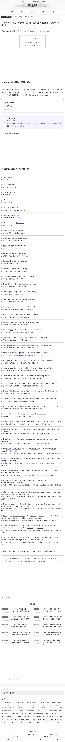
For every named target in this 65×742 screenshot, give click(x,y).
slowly (38, 470)
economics (17, 458)
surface (35, 314)
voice (24, 429)
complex (47, 383)
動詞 (32, 17)
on (29, 314)
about (53, 458)
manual (8, 353)
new (16, 492)
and (24, 291)
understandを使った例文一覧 (32, 45)
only (12, 314)
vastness (30, 528)
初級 (8, 126)
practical (23, 540)
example (40, 492)
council (11, 439)
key (35, 383)
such (33, 525)
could (10, 472)
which (40, 421)
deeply (8, 269)
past (33, 307)
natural (32, 540)
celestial (24, 525)
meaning (22, 223)
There (5, 516)
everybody (10, 276)
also (18, 540)
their (11, 451)
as (36, 525)
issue (19, 230)
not (7, 207)
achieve (21, 504)
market (43, 345)
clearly (41, 516)
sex (13, 449)
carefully (47, 470)
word (27, 360)
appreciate (9, 253)
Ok (4, 184)
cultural (43, 391)
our (47, 368)
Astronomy (6, 525)
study (8, 480)
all (56, 470)
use (15, 482)
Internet (33, 516)
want (5, 368)
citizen (43, 439)
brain (13, 406)
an (11, 516)
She (4, 269)
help (28, 353)
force (38, 398)
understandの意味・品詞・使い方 (33, 42)
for (12, 246)
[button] (62, 597)
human (8, 406)
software (38, 429)
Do (4, 192)
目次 (30, 38)
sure (9, 207)
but (16, 540)
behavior (27, 345)
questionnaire (26, 439)
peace (31, 504)
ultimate (9, 504)
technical (41, 353)
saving (3, 461)
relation (26, 398)
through (18, 537)
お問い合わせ (53, 734)
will (36, 537)
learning (10, 492)
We (4, 253)
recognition (31, 429)
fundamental (21, 383)
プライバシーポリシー (48, 736)
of (26, 299)
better (53, 449)
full (37, 406)
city (7, 439)
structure (16, 337)
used (13, 494)
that (38, 368)
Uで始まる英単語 (17, 17)
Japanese (27, 470)
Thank (5, 246)
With (4, 429)
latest (11, 429)
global (26, 504)
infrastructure (6, 441)
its (45, 360)
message (33, 299)
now (42, 429)
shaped (42, 368)
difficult (23, 376)
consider (41, 360)
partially (11, 421)
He (4, 230)
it (18, 376)
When (5, 492)
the (17, 223)
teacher (14, 470)
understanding (51, 123)
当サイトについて (32, 734)
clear (11, 337)
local (56, 439)
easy (27, 322)
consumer (20, 345)
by (34, 504)
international (5, 518)
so (9, 376)
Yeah (4, 238)
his (20, 269)
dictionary (9, 284)
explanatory (17, 516)
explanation (10, 322)
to (30, 322)
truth (40, 406)
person (8, 314)
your (13, 215)
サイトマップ (16, 736)
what (18, 238)
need (34, 360)
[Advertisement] (32, 62)
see (35, 492)
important (34, 449)
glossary (21, 353)
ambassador (15, 391)
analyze (14, 345)
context (49, 360)
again (61, 421)
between (33, 398)
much (13, 376)
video (23, 516)
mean (25, 238)
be (51, 421)
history (12, 307)
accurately (47, 376)
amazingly (20, 406)
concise (20, 322)
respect (7, 506)
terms (47, 353)
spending (59, 458)
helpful (29, 492)
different (20, 494)
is (33, 383)
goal (13, 504)
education (17, 449)
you (6, 192)
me (19, 284)
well (48, 406)
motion (45, 398)
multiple (57, 429)
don (5, 200)
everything (28, 337)
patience (19, 291)
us (19, 307)
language (21, 492)
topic (8, 449)
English (12, 537)
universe (40, 528)
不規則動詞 (26, 17)
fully (22, 230)
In (3, 398)
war (35, 368)
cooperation (57, 504)
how (35, 480)
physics (7, 398)
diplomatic (29, 391)
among (12, 506)
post (7, 391)
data (11, 330)
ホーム (11, 734)
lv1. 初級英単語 (6, 17)
